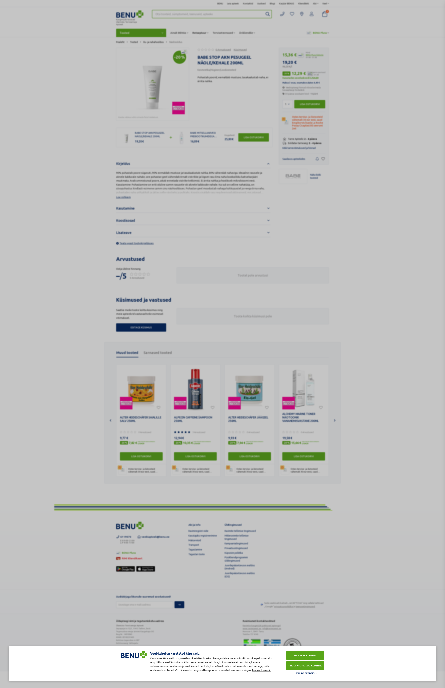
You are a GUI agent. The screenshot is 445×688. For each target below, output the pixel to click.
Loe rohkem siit (261, 670)
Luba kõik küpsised (305, 655)
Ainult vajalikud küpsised (305, 665)
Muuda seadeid (305, 673)
